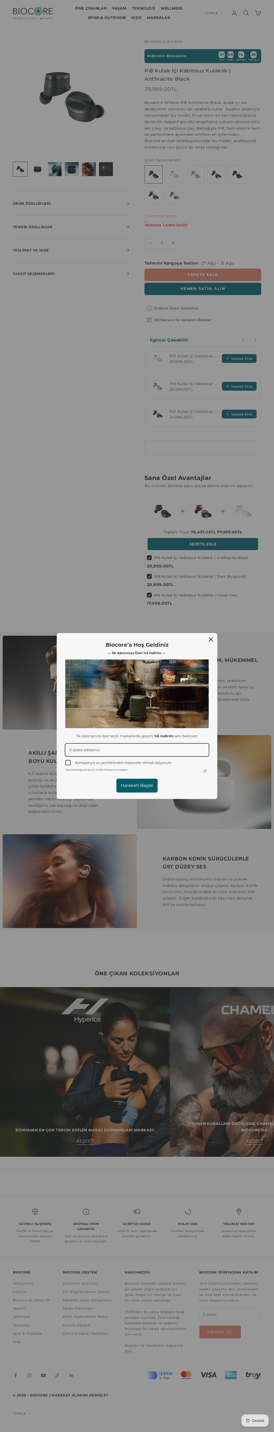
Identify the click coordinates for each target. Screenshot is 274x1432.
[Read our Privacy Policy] (205, 771)
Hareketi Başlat (137, 785)
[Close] (210, 639)
